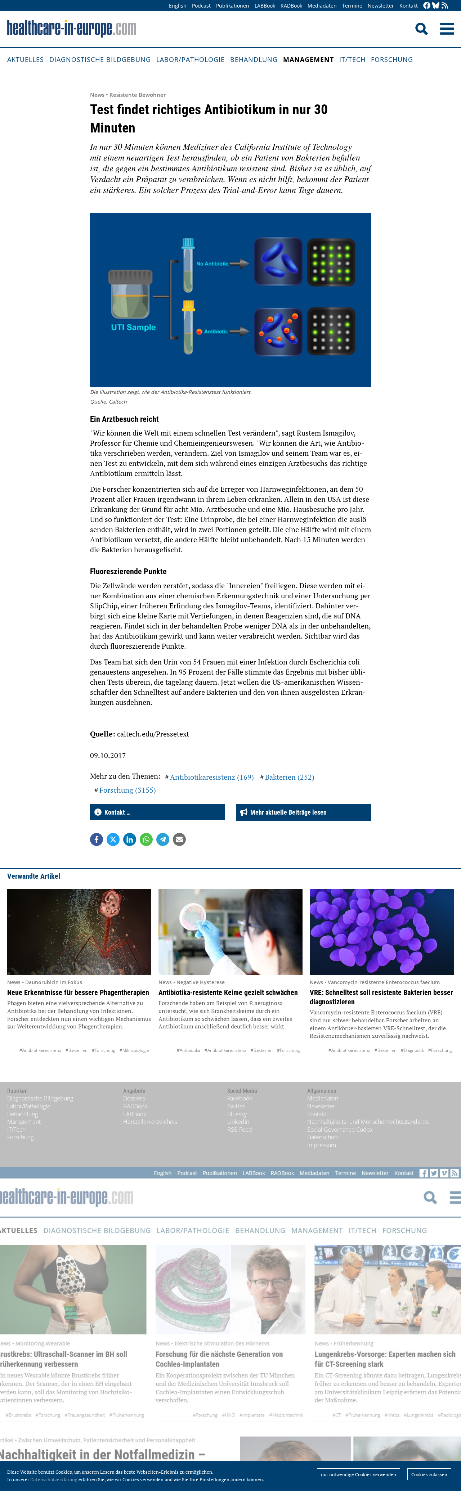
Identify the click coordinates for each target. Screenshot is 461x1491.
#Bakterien (77, 1050)
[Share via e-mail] (179, 839)
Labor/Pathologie (190, 59)
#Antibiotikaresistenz (40, 1050)
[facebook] (426, 6)
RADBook (291, 5)
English (178, 5)
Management (308, 59)
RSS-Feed (239, 1130)
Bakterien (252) (289, 777)
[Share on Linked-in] (129, 839)
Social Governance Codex (340, 1130)
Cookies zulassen (429, 1474)
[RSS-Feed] (444, 6)
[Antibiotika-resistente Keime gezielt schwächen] (230, 932)
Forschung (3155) (127, 790)
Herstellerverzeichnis (150, 1122)
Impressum (321, 1145)
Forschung (392, 59)
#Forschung (103, 1050)
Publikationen (232, 5)
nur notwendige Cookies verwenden (358, 1474)
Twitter (236, 1106)
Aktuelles (25, 59)
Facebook (239, 1098)
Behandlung (254, 59)
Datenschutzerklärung (53, 1479)
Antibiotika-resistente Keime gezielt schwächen (228, 992)
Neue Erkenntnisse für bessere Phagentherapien (78, 992)
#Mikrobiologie (134, 1050)
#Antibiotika (188, 1050)
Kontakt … (116, 812)
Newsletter (381, 5)
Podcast (201, 5)
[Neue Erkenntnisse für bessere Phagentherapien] (79, 932)
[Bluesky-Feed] (435, 6)
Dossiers (134, 1098)
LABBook (265, 5)
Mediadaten (322, 5)
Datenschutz (323, 1137)
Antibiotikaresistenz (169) (212, 777)
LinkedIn (238, 1122)
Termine (352, 5)
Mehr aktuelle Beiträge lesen (287, 812)
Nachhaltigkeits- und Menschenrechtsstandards (368, 1122)
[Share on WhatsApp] (146, 839)
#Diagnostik (412, 1050)
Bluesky (237, 1114)
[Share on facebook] (96, 839)
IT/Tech (352, 59)
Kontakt (408, 5)
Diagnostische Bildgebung (100, 59)
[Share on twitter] (113, 839)
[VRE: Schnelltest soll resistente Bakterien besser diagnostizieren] (382, 932)
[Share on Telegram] (162, 839)
